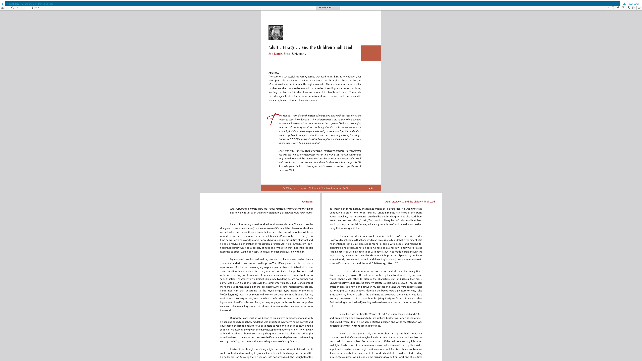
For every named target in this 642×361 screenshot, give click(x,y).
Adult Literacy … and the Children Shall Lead (30, 3)
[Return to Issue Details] (2, 3)
